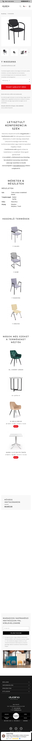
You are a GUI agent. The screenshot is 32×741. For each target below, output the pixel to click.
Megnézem (8, 506)
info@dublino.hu (17, 709)
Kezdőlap (3, 13)
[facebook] (11, 728)
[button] (31, 732)
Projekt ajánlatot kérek (16, 87)
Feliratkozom (16, 633)
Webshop (24, 1)
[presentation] (29, 52)
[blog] (21, 728)
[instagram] (16, 728)
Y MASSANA (10, 13)
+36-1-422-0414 (17, 708)
